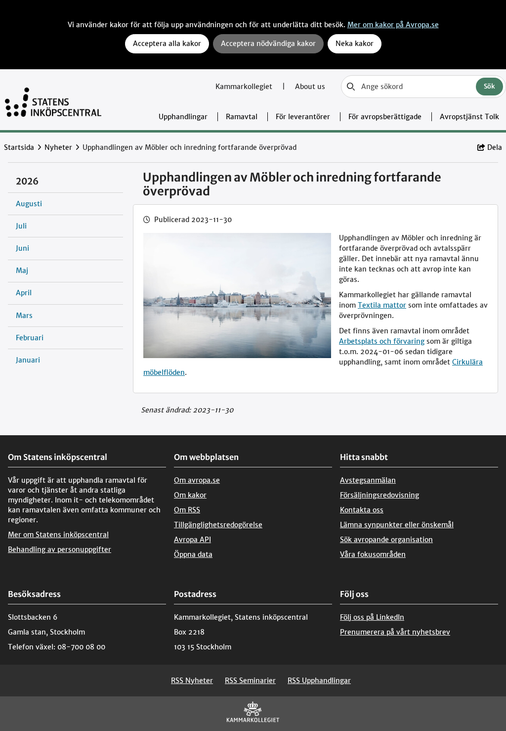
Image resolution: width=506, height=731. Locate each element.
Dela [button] (494, 147)
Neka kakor (355, 43)
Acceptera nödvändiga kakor (268, 43)
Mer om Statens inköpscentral (58, 534)
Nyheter (58, 147)
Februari (29, 337)
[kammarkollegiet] (253, 714)
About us (310, 86)
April (24, 292)
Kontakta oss (361, 509)
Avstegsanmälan (368, 480)
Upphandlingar (183, 116)
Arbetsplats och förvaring (381, 341)
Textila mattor (382, 305)
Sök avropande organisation (386, 539)
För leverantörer (303, 116)
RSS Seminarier (250, 680)
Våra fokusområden (373, 554)
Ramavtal (241, 116)
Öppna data (193, 554)
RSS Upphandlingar (319, 680)
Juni (22, 248)
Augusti (29, 203)
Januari (28, 360)
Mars (24, 315)
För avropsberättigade (385, 116)
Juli (21, 226)
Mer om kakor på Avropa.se (393, 24)
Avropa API (192, 539)
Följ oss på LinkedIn (372, 617)
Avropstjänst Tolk (469, 116)
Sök (489, 86)
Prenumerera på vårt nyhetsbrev (395, 632)
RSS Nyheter (192, 680)
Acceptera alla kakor (167, 43)
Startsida (19, 147)
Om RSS (187, 509)
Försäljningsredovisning (379, 495)
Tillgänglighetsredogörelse (218, 524)
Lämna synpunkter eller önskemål (397, 524)
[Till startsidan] (53, 100)
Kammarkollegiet (244, 86)
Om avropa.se (197, 480)
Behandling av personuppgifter (59, 549)
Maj (22, 270)
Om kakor (190, 495)
